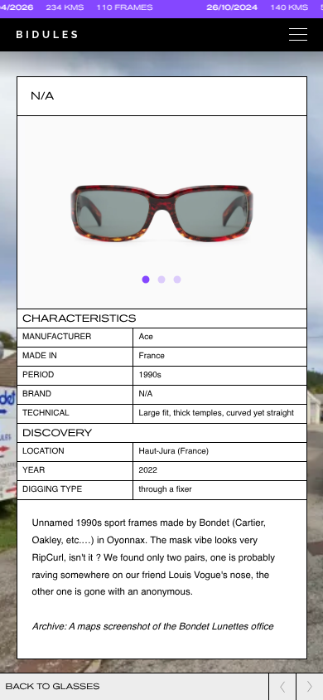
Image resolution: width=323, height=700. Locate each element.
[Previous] (46, 212)
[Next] (277, 212)
